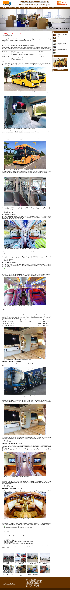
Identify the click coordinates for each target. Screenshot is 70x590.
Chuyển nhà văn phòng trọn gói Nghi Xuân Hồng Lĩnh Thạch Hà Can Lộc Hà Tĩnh (61, 41)
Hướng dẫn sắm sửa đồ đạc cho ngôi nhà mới (33, 584)
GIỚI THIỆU (10, 7)
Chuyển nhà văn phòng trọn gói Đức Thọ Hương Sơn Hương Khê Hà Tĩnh (62, 34)
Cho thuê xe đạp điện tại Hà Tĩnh (8, 574)
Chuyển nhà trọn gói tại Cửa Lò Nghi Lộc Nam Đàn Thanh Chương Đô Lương (20, 575)
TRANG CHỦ (5, 7)
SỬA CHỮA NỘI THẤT (41, 7)
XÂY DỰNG (48, 7)
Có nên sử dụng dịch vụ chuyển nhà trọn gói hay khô (34, 582)
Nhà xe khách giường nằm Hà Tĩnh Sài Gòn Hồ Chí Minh (20, 563)
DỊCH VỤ (53, 7)
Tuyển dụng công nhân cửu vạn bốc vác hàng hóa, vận (34, 586)
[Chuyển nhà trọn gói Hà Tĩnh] (60, 66)
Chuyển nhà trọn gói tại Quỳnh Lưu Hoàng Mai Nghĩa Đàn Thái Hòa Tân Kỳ (45, 575)
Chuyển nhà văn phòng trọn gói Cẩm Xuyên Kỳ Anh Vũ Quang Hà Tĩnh (62, 38)
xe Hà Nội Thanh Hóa (6, 364)
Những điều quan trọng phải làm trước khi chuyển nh (34, 581)
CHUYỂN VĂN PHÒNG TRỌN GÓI (32, 7)
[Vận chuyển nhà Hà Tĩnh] (35, 30)
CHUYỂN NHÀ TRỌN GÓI (21, 7)
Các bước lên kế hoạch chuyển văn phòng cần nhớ (34, 580)
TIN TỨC (15, 7)
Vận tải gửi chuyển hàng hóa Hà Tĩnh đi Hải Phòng (45, 563)
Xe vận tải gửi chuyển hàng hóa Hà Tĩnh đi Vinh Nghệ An (33, 563)
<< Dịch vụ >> (26, 552)
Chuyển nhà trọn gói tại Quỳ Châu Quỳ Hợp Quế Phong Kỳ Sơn (33, 574)
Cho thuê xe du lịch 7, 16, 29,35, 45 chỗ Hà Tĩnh (8, 563)
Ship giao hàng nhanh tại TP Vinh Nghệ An (32, 585)
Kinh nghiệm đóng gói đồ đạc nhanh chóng (32, 583)
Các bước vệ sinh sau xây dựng (31, 579)
